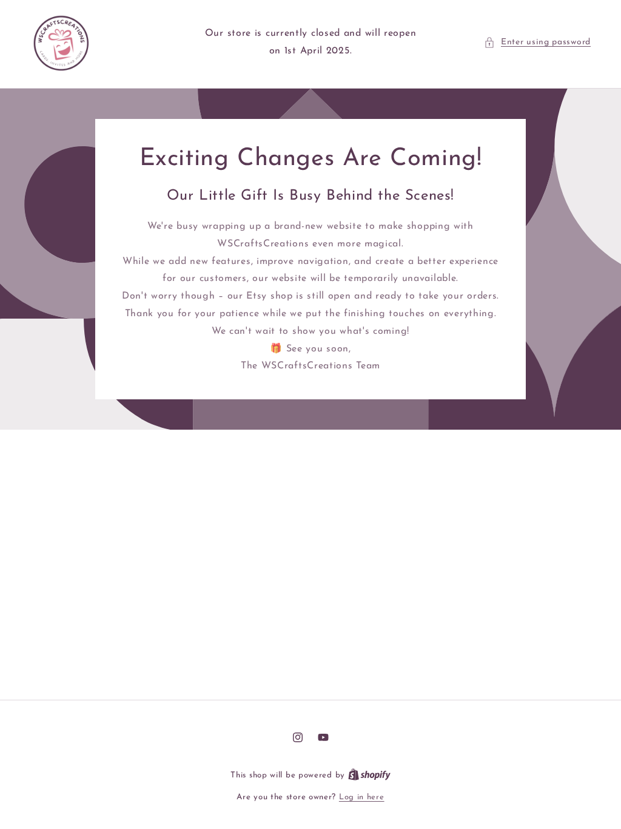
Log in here (361, 797)
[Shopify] (369, 775)
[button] (537, 42)
